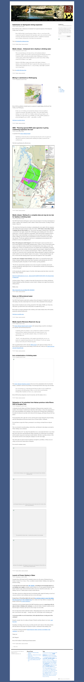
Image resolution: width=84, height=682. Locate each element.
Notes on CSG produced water (22, 296)
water (49, 674)
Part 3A (52, 670)
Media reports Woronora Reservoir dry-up (26, 322)
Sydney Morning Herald (25, 133)
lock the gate (50, 667)
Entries (61, 89)
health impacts (49, 666)
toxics (52, 672)
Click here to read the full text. (18, 120)
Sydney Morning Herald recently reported (23, 326)
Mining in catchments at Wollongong (24, 78)
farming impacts (51, 663)
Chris (23, 26)
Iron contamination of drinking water (24, 355)
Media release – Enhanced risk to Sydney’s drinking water (31, 49)
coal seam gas (49, 658)
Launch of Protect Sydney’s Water (23, 575)
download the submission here (22, 41)
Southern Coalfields (52, 671)
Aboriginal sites (45, 652)
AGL (48, 652)
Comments (61, 90)
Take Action (51, 20)
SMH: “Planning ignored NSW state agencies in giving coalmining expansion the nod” (30, 128)
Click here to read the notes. (18, 314)
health (45, 666)
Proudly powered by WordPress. (65, 678)
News (20, 44)
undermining (55, 672)
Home (14, 20)
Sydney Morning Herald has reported (22, 383)
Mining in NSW (27, 20)
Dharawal (51, 660)
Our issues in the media (35, 20)
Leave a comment (25, 44)
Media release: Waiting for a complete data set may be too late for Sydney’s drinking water (33, 216)
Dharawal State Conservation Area (50, 661)
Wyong (48, 676)
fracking (46, 665)
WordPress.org (61, 91)
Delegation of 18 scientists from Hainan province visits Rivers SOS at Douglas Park (33, 403)
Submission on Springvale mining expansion (27, 25)
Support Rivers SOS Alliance (60, 20)
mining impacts (46, 670)
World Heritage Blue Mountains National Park (49, 675)
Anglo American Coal (52, 652)
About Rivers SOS (19, 20)
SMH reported (33, 344)
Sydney (44, 672)
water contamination (54, 674)
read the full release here (21, 70)
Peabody (56, 670)
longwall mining (48, 668)
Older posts (15, 646)
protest (44, 671)
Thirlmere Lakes (48, 672)
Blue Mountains (49, 655)
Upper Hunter (45, 674)
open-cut (50, 670)
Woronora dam (45, 676)
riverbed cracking (47, 671)
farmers (47, 663)
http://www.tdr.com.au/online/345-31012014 (23, 290)
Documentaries (45, 20)
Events (17, 570)
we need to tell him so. (25, 601)
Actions (17, 44)
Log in (60, 88)
